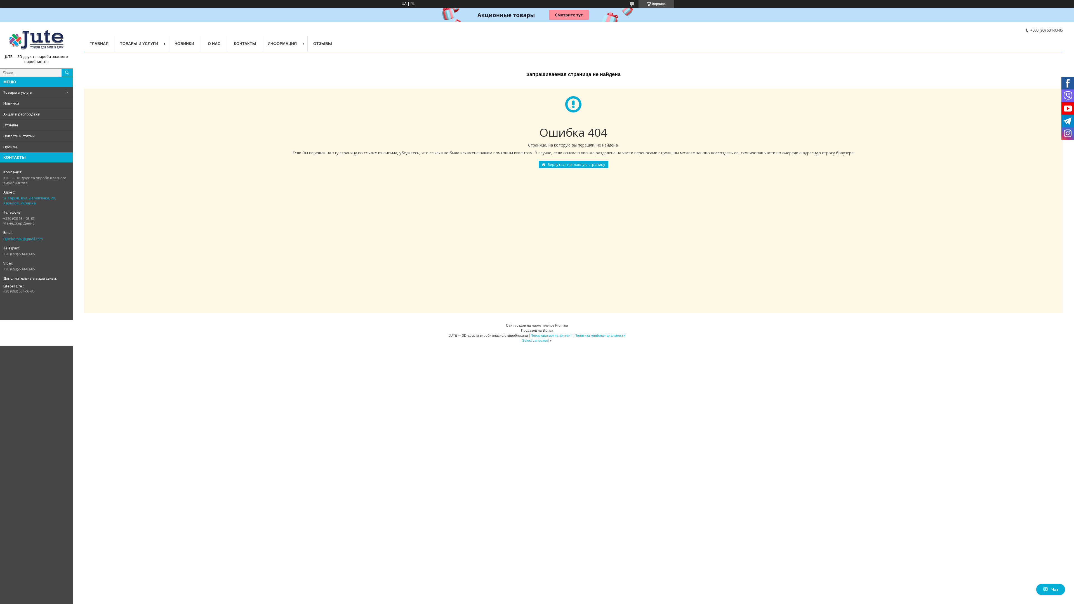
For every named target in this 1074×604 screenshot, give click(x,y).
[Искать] (67, 73)
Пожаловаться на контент (551, 336)
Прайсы (10, 146)
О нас (214, 43)
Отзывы (10, 125)
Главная (99, 43)
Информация (282, 43)
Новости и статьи (19, 135)
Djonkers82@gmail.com (23, 238)
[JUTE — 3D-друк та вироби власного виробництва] (36, 40)
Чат (1054, 589)
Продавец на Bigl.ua (537, 330)
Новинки (11, 103)
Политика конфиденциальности (599, 336)
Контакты (245, 43)
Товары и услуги (17, 92)
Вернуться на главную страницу (576, 164)
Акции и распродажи (21, 114)
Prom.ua (561, 325)
